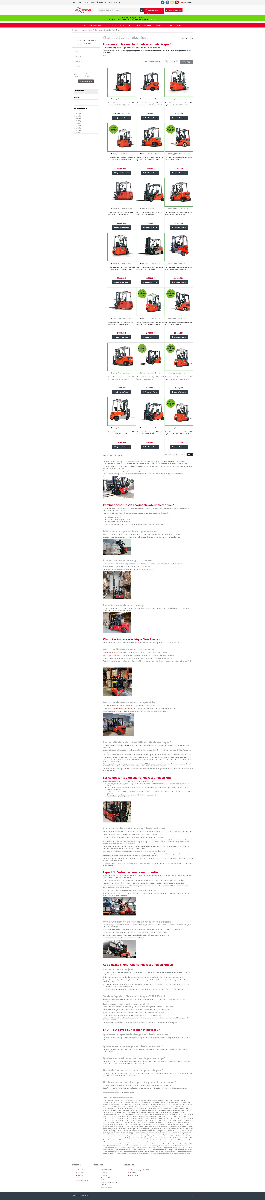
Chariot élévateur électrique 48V (118, 1132)
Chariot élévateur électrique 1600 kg (137, 1134)
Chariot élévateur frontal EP (115, 1146)
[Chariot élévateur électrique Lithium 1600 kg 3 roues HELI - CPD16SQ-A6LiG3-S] (121, 137)
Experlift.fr (75, 1195)
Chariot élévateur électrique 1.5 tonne (114, 1134)
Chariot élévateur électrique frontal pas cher (156, 1146)
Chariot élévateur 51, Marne (172, 1130)
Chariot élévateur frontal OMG (133, 1146)
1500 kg (78, 116)
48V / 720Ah (122, 318)
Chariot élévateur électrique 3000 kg (141, 1136)
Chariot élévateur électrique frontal (128, 1102)
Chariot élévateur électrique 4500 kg (119, 1138)
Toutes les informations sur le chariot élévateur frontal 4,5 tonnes (129, 1154)
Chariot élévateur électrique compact (180, 1132)
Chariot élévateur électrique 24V (158, 1132)
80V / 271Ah (150, 373)
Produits (81, 1170)
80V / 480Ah (150, 428)
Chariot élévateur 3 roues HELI (112, 1140)
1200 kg (78, 113)
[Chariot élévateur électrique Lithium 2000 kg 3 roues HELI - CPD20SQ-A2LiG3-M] (178, 411)
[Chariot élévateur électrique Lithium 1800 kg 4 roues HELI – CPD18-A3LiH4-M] (150, 137)
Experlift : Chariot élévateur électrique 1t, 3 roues (173, 1118)
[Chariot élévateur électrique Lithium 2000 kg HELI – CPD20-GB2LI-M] (150, 357)
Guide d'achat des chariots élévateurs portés (170, 1120)
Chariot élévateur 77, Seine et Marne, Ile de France (144, 1124)
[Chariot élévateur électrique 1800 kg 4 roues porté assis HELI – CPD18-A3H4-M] (150, 83)
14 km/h (187, 99)
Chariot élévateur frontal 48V (122, 1150)
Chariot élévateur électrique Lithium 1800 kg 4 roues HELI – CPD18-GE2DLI (121, 433)
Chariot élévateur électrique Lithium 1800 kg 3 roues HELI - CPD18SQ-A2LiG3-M (178, 378)
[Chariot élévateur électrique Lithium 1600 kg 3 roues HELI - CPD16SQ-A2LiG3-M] (150, 302)
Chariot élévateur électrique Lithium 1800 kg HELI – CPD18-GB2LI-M (178, 323)
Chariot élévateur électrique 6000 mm (174, 1128)
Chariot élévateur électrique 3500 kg (163, 1136)
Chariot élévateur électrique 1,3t (127, 1116)
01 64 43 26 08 (89, 2)
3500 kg (78, 130)
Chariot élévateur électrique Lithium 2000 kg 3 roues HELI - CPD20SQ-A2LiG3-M (178, 433)
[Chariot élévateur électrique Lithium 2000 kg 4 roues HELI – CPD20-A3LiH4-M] (178, 192)
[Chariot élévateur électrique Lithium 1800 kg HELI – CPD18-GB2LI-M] (178, 302)
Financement (134, 1175)
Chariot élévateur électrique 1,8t (127, 1118)
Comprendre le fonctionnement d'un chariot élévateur (119, 1114)
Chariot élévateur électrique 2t (127, 1120)
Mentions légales (106, 1187)
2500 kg (78, 126)
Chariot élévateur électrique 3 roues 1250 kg (171, 1110)
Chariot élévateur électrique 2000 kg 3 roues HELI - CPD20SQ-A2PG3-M (120, 323)
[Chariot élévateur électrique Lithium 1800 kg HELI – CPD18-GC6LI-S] (178, 137)
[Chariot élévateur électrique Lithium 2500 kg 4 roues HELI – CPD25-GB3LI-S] (150, 247)
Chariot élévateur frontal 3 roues (141, 1150)
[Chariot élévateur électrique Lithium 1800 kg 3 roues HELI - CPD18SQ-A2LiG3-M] (178, 357)
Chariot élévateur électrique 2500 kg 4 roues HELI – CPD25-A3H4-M (148, 213)
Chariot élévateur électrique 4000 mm (150, 1128)
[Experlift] (83, 9)
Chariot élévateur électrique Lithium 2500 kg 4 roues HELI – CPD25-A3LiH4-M (121, 378)
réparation (142, 1170)
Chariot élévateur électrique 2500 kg (118, 1136)
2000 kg (78, 123)
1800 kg (78, 121)
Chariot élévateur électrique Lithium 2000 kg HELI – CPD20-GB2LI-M (150, 378)
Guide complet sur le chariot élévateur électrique (170, 1112)
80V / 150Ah (179, 99)
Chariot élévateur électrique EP (169, 1102)
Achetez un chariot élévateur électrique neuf (166, 1142)
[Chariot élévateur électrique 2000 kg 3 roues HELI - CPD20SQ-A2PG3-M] (121, 302)
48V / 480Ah (150, 99)
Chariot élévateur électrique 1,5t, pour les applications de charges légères (160, 1116)
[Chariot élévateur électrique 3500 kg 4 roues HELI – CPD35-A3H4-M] (150, 411)
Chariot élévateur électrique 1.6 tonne (153, 1104)
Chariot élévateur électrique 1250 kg (171, 1140)
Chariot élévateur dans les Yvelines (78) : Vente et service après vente (170, 1154)
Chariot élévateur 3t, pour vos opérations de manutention (139, 1110)
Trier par (144, 61)
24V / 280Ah (122, 99)
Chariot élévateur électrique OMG (150, 1102)
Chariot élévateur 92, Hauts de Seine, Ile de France (174, 1124)
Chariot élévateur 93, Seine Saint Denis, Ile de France (146, 1122)
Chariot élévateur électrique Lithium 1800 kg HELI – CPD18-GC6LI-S (178, 159)
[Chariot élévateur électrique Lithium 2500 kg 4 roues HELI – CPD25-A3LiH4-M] (121, 357)
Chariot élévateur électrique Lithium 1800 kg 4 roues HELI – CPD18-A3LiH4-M (150, 159)
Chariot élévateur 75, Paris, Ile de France (169, 1126)
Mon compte (187, 2)
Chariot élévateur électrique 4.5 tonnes (136, 1108)
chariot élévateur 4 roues (121, 708)
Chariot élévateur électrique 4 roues (113, 1100)
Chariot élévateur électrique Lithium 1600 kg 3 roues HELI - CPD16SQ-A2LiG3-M (150, 323)
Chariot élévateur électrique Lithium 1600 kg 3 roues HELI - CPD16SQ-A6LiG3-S (121, 159)
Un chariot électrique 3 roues (113, 653)
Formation (133, 1172)
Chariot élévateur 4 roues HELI (162, 1138)
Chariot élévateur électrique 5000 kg (160, 1108)
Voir (171, 61)
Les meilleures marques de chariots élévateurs (140, 1112)
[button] (112, 25)
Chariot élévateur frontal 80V (172, 1148)
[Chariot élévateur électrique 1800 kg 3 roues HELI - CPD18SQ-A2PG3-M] (121, 192)
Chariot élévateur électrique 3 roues (136, 1100)
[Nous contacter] (190, 1195)
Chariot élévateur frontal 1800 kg (112, 1152)
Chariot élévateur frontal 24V (111, 1148)
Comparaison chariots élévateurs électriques (138, 1144)
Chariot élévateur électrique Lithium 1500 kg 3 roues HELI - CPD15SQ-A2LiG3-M (121, 268)
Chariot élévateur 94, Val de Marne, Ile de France (177, 1122)
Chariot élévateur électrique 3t (146, 1120)
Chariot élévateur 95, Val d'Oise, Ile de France (116, 1126)
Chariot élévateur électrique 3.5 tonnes (179, 1106)
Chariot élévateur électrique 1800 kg (176, 1104)
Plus (104, 55)
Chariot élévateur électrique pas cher (141, 1138)
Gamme (80, 1172)
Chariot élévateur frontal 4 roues (179, 1146)
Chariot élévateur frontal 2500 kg (182, 1150)
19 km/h (158, 373)
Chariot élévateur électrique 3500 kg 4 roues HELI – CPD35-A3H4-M (148, 433)
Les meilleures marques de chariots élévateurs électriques (146, 1130)
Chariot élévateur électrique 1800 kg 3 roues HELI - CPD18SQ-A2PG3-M (120, 213)
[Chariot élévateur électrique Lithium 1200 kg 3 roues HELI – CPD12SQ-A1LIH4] (121, 83)
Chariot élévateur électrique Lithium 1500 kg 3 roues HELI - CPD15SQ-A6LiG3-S (178, 104)
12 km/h (129, 99)
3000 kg (78, 128)
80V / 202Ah (179, 208)
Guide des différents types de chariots (176, 1114)
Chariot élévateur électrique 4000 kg (114, 1108)
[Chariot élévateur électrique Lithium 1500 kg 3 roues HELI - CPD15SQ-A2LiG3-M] (121, 247)
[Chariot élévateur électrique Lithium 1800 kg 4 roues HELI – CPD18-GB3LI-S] (178, 247)
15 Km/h (158, 99)
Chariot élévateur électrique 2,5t (148, 1118)
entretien (135, 1170)
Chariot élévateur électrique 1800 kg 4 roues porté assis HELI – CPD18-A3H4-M (149, 104)
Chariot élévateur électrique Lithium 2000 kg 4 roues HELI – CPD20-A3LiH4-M (178, 213)
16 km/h (129, 208)
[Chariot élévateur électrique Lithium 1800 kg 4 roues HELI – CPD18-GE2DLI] (121, 411)
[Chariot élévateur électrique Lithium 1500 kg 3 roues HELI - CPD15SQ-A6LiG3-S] (178, 83)
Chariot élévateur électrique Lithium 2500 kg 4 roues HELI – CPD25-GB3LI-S (150, 268)
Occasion (81, 1175)
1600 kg (78, 118)
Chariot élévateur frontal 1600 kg (133, 1152)
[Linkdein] (162, 2)
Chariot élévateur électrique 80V (138, 1132)
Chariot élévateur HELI (114, 1110)
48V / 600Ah (122, 208)
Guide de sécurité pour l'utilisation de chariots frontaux (160, 1152)
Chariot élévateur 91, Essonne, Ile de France (115, 1124)
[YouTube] (177, 2)
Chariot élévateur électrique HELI (182, 1138)
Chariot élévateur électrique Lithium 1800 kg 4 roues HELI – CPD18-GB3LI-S (178, 268)
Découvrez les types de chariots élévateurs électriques (135, 1142)
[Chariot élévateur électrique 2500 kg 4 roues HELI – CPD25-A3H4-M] (150, 192)
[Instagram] (172, 2)
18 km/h (187, 318)
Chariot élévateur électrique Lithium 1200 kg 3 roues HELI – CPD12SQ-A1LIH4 (121, 104)
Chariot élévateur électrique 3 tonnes (156, 1106)
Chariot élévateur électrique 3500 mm (127, 1128)
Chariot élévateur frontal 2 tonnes (131, 1148)
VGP (147, 1170)
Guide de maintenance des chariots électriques (150, 1114)
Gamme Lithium (83, 1180)
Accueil (76, 30)
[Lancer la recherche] (142, 10)
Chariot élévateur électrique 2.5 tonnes (132, 1106)
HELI (77, 103)
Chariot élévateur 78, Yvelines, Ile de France (143, 1126)
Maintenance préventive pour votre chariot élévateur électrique (140, 1140)
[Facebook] (167, 2)
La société (104, 1172)
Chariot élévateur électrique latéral (158, 1100)
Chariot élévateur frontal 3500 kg (162, 1150)
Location (81, 1178)
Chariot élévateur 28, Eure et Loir (161, 1144)
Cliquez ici (152, 19)
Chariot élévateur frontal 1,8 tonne (152, 1148)
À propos (104, 1175)
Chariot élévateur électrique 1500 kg (130, 1104)
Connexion (102, 2)
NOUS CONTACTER (106, 1170)
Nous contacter (114, 2)
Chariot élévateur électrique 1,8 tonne (160, 1134)
